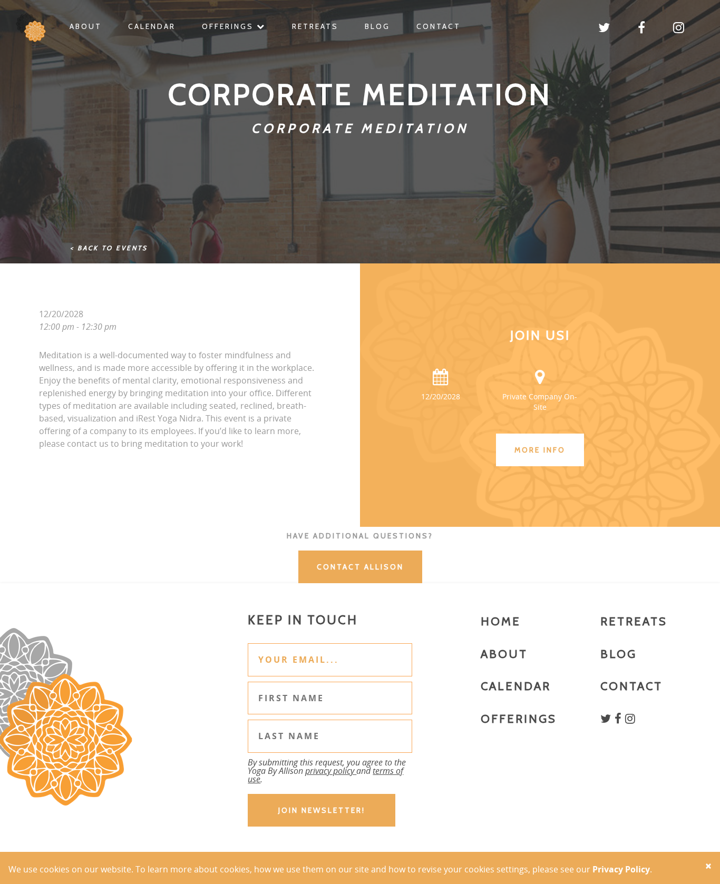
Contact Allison (360, 567)
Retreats (315, 26)
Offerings (229, 26)
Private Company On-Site (539, 401)
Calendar (152, 26)
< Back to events (109, 248)
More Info (540, 450)
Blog (377, 26)
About (86, 26)
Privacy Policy (621, 869)
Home (501, 621)
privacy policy (330, 771)
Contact (438, 26)
